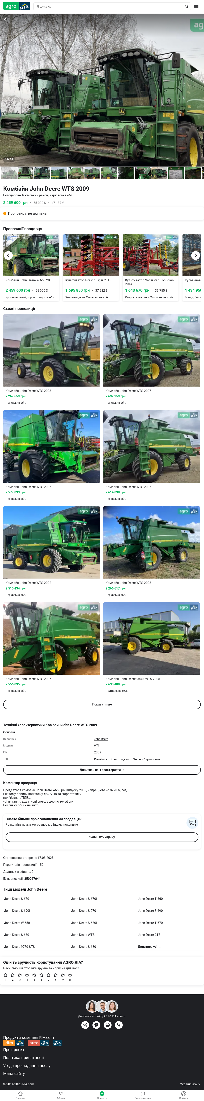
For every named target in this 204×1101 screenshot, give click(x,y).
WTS (97, 745)
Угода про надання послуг (27, 1065)
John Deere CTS (149, 935)
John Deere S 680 (83, 947)
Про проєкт (14, 1049)
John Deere (101, 738)
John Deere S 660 (16, 935)
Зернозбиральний (146, 759)
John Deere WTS (83, 935)
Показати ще (102, 704)
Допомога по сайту (102, 1016)
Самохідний (120, 759)
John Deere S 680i (84, 923)
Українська (189, 1084)
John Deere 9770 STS (19, 947)
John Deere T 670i (151, 923)
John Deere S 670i (84, 899)
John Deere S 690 (150, 911)
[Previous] (8, 255)
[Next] (195, 255)
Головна (20, 1098)
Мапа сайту (14, 1073)
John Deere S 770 (83, 911)
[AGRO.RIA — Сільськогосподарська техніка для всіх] (18, 6)
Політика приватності (23, 1057)
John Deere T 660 (150, 899)
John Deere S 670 (16, 899)
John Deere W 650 (17, 923)
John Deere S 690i (17, 911)
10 (70, 979)
